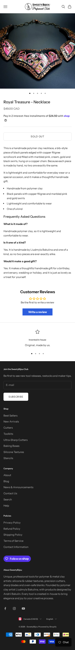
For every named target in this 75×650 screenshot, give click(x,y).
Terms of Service (13, 540)
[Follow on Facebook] (5, 608)
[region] (37, 338)
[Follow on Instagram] (14, 608)
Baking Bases (11, 446)
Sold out (37, 136)
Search (7, 499)
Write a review (37, 312)
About (7, 475)
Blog (6, 481)
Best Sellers (10, 415)
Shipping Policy (12, 534)
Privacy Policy (12, 522)
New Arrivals (11, 421)
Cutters (8, 427)
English (49, 619)
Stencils (8, 458)
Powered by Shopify (47, 626)
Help (6, 505)
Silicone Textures (13, 452)
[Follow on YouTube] (23, 608)
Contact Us (10, 493)
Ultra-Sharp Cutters (15, 440)
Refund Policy (11, 528)
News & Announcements (18, 487)
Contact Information (15, 547)
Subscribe (16, 396)
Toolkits (8, 433)
